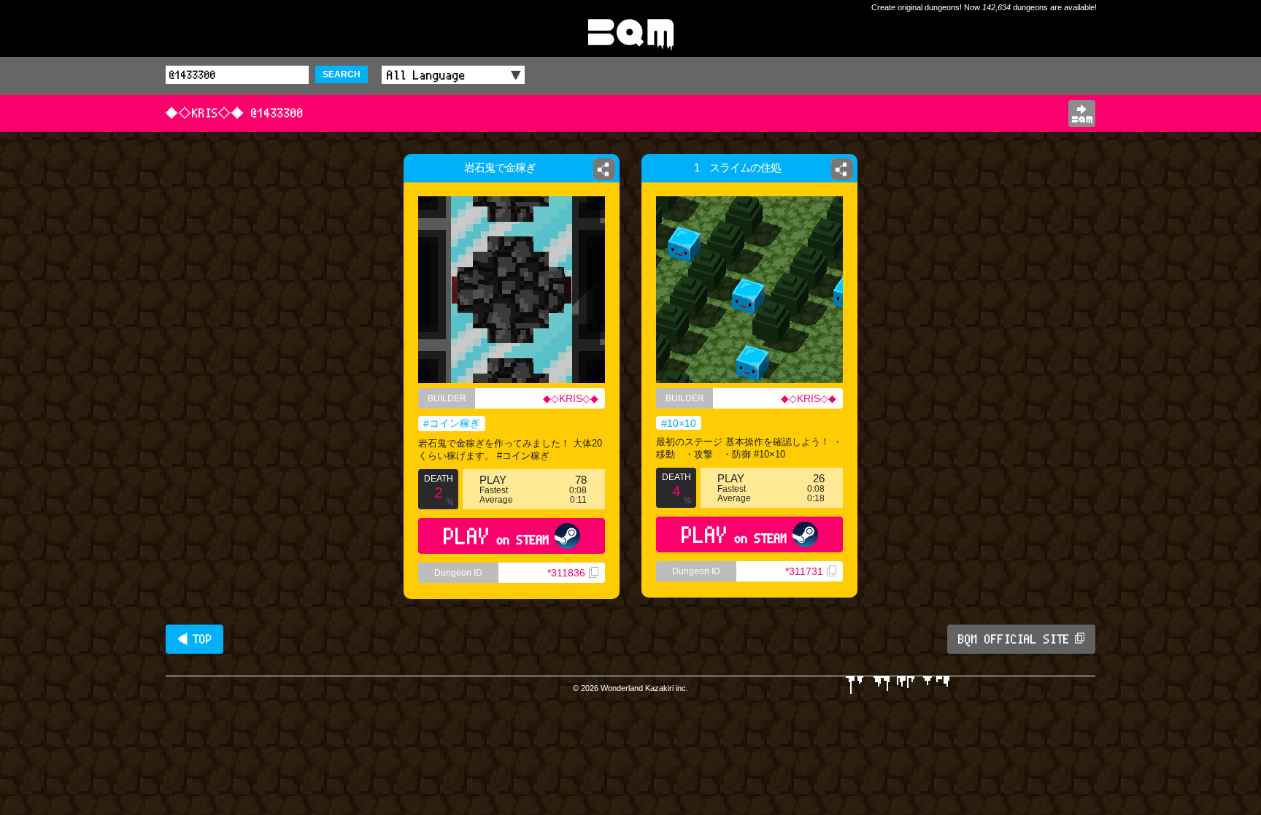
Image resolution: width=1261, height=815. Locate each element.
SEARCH (341, 74)
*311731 (804, 571)
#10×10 (678, 423)
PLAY (496, 536)
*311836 (566, 573)
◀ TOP (194, 639)
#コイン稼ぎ (451, 423)
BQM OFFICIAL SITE (1014, 639)
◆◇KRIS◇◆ (570, 398)
